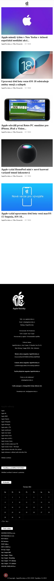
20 (41, 507)
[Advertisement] (27, 254)
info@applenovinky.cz (29, 322)
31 (19, 517)
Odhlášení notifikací (6, 472)
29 (5, 517)
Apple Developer (5, 424)
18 (26, 507)
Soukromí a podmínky (18, 472)
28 (49, 512)
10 (19, 502)
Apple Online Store (6, 435)
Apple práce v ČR (6, 427)
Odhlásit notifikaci (6, 457)
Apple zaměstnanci (6, 430)
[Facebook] (11, 396)
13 (41, 502)
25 (26, 512)
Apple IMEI (4, 416)
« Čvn (3, 521)
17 (19, 507)
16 (12, 507)
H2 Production (31, 330)
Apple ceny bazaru (6, 433)
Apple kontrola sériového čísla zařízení (11, 449)
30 (12, 517)
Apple (2, 410)
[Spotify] (32, 396)
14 (49, 502)
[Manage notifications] (6, 575)
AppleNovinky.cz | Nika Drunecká (12, 44)
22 (5, 512)
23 (12, 512)
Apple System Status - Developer (10, 446)
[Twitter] (37, 396)
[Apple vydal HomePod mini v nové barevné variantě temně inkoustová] (27, 153)
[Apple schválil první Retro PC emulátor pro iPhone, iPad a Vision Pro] (27, 109)
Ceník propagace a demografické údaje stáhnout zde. (27, 386)
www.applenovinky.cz (28, 319)
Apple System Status (6, 441)
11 (26, 502)
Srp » (7, 521)
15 (5, 507)
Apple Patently (5, 419)
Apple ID (3, 413)
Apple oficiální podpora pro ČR (9, 444)
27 (41, 512)
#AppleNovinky (29, 325)
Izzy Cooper (31, 333)
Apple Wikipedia (5, 421)
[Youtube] (42, 396)
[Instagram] (16, 396)
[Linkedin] (22, 396)
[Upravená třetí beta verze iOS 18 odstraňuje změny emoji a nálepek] (27, 65)
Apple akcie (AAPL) (6, 438)
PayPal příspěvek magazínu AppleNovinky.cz (27, 371)
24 (19, 512)
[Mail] (27, 396)
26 (34, 512)
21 (49, 507)
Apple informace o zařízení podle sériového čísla (14, 452)
